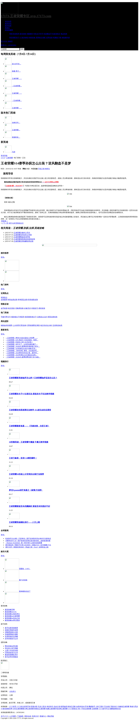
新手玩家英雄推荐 (11, 628)
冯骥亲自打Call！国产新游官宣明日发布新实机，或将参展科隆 (27, 541)
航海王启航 (72, 706)
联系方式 (35, 716)
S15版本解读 (24, 37)
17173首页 (12, 706)
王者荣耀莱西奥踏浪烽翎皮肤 (24, 239)
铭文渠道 (11, 308)
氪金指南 (64, 34)
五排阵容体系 (57, 325)
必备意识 (27, 308)
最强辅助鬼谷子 (30, 317)
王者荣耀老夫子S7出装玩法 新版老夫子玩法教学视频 (31, 394)
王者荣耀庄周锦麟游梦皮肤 (23, 241)
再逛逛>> (4, 221)
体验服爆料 (9, 30)
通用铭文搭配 (41, 37)
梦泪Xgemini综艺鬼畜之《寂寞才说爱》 (26, 490)
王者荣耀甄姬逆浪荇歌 (22, 237)
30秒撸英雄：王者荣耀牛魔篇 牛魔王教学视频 (28, 442)
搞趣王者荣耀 (51, 709)
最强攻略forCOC (11, 612)
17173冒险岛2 (73, 709)
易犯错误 (42, 308)
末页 (10, 223)
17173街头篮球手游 (24, 706)
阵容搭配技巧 (14, 37)
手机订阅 (41, 169)
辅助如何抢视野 (6, 325)
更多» (3, 257)
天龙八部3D (42, 706)
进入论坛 (4, 41)
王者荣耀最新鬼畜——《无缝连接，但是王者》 (29, 426)
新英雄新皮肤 (33, 299)
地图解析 (29, 34)
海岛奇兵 (50, 706)
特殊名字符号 (38, 34)
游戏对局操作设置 (11, 630)
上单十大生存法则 (11, 650)
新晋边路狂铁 (52, 317)
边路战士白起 (42, 317)
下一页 (5, 223)
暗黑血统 (64, 706)
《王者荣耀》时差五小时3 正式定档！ (19, 342)
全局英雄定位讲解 (11, 636)
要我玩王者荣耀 (40, 709)
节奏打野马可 (6, 317)
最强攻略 (23, 34)
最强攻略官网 (10, 609)
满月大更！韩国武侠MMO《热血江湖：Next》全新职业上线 (26, 547)
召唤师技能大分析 (11, 632)
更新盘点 (4, 297)
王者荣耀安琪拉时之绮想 (23, 235)
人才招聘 (12, 716)
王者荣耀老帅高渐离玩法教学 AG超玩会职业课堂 (30, 410)
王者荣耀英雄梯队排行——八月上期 (24, 522)
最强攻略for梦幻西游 (12, 620)
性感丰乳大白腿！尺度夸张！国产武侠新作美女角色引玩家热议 (28, 538)
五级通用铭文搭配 (11, 634)
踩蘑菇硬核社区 (115, 709)
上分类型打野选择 (19, 325)
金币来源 (4, 308)
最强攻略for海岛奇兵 (12, 614)
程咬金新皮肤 (13, 299)
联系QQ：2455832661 (8, 45)
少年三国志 (100, 706)
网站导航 (50, 716)
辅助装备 (32, 37)
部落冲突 (34, 706)
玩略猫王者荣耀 (123, 706)
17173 (3, 158)
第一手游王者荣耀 (84, 709)
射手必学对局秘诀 (11, 657)
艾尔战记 (107, 706)
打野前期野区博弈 (33, 325)
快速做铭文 (56, 34)
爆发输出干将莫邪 (17, 317)
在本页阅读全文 (18, 223)
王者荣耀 (9, 158)
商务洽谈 (28, 716)
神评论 (47, 169)
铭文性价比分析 (46, 325)
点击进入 (12, 691)
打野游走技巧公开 (11, 652)
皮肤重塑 (4, 299)
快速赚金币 (48, 34)
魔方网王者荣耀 (28, 709)
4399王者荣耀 (17, 709)
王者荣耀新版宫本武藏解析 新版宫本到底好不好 (29, 506)
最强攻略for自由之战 (12, 618)
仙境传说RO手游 (82, 706)
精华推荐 (8, 26)
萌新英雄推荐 (14, 34)
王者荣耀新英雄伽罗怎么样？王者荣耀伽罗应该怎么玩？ (33, 378)
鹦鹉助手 (92, 706)
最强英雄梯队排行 (11, 654)
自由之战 (57, 706)
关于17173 (4, 716)
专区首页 (8, 21)
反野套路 (49, 37)
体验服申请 (66, 37)
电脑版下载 (57, 37)
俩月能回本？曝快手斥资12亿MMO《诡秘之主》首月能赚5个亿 (28, 545)
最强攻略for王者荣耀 (12, 616)
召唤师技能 (19, 308)
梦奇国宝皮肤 (23, 299)
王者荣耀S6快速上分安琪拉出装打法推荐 (26, 474)
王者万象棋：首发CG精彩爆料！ (23, 458)
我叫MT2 (114, 706)
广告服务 (20, 716)
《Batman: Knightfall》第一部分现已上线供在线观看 (23, 543)
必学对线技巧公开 (11, 638)
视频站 (7, 28)
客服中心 (43, 716)
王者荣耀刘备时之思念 (22, 233)
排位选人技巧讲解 (11, 648)
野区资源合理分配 (11, 646)
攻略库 (10, 41)
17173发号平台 (104, 709)
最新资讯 (8, 23)
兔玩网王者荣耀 (62, 709)
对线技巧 (34, 308)
